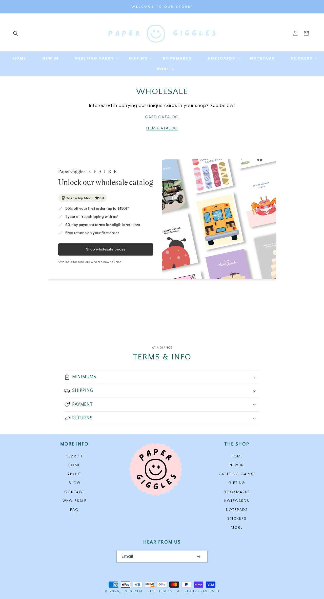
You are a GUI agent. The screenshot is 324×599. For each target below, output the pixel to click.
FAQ (74, 509)
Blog (74, 482)
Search (74, 456)
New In (237, 465)
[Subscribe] (198, 557)
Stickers (237, 518)
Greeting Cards (237, 473)
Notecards (236, 500)
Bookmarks (237, 491)
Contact (74, 491)
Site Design (160, 591)
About (74, 473)
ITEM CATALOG (162, 128)
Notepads (237, 509)
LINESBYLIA (132, 591)
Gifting (236, 482)
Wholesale (75, 500)
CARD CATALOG (162, 117)
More (237, 527)
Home (74, 465)
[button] (15, 33)
